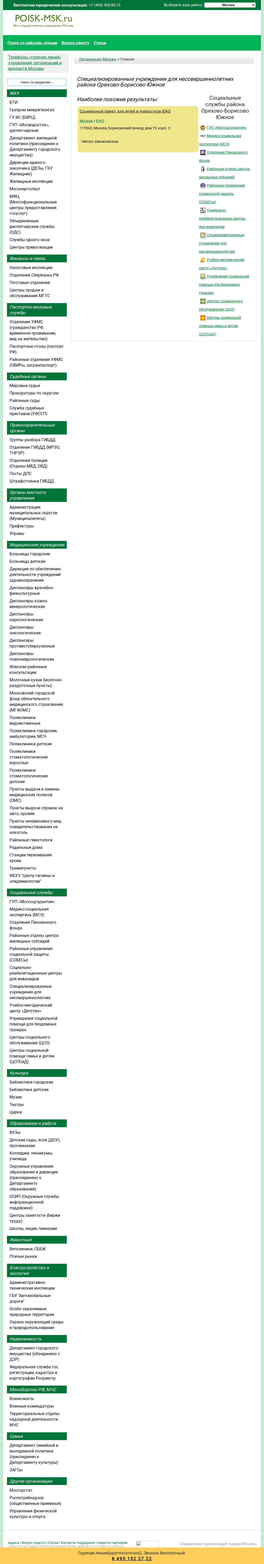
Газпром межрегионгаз (32, 109)
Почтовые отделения (30, 282)
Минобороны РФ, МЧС (33, 1389)
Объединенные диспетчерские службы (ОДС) (32, 226)
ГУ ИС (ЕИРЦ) (23, 117)
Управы (17, 533)
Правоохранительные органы (32, 427)
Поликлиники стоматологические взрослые (29, 757)
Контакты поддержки (78, 1543)
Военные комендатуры (32, 1406)
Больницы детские (27, 561)
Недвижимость (25, 1338)
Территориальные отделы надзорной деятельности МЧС (35, 1419)
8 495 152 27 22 (132, 1558)
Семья (16, 1436)
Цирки (16, 1112)
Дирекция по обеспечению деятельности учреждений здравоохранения (35, 574)
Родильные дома (26, 847)
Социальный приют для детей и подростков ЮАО (125, 111)
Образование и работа (33, 1123)
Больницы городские (30, 553)
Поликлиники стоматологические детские (29, 776)
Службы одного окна (30, 239)
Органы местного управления (28, 495)
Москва (86, 121)
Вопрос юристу (75, 43)
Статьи (100, 43)
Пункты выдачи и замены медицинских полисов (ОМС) (35, 795)
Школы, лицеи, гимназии (33, 1228)
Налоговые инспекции (31, 267)
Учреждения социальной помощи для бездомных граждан (224, 284)
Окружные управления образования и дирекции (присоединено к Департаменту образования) (34, 1177)
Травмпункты (23, 868)
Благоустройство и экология (29, 1270)
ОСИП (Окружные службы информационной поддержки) (34, 1202)
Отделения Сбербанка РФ (34, 275)
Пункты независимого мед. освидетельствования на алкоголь (36, 827)
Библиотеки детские (29, 1089)
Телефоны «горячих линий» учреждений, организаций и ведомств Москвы (35, 63)
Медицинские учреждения (37, 544)
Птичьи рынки (23, 1256)
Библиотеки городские (31, 1082)
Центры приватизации (31, 247)
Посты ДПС (20, 473)
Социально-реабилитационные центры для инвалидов (222, 218)
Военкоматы (22, 1398)
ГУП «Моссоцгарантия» (227, 127)
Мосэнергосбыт (25, 188)
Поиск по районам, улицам (32, 43)
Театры (17, 1104)
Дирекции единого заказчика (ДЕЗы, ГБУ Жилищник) (31, 168)
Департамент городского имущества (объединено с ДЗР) (35, 1354)
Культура (19, 1073)
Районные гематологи (31, 840)
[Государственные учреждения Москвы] (44, 29)
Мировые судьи (25, 385)
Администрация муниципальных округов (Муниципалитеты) (33, 513)
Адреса (13, 1543)
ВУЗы (15, 1132)
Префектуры (22, 526)
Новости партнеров (112, 1543)
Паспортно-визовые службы (31, 309)
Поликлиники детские (31, 743)
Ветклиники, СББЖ (28, 1248)
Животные (20, 1239)
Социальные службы (31, 892)
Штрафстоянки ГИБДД (32, 481)
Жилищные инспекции (31, 181)
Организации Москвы (97, 59)
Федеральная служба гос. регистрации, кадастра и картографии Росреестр (34, 1372)
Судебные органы (28, 376)
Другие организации (31, 1481)
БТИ (14, 102)
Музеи (16, 1097)
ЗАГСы (16, 1469)
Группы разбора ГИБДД (32, 439)
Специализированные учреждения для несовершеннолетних (221, 243)
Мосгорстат (21, 1490)
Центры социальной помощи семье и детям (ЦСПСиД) (220, 325)
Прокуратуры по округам (34, 393)
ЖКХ (14, 93)
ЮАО (100, 121)
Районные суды (25, 400)
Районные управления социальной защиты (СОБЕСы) (222, 193)
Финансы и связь (27, 258)
